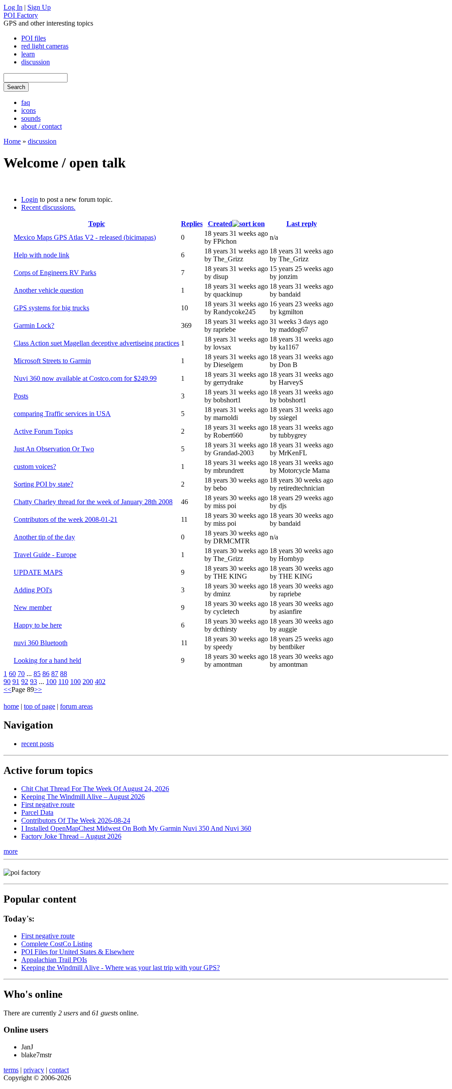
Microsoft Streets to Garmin (52, 360)
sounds (31, 118)
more (11, 851)
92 (24, 681)
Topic (96, 223)
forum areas (76, 706)
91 (15, 681)
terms (11, 1070)
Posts (21, 396)
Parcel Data (37, 812)
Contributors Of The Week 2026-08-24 (75, 820)
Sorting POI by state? (43, 484)
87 (54, 673)
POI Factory (21, 15)
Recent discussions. (48, 207)
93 (33, 681)
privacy (33, 1070)
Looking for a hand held (47, 660)
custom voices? (35, 466)
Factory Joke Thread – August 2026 (71, 836)
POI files (33, 38)
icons (28, 110)
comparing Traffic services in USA (62, 413)
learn (28, 54)
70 (21, 673)
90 (7, 681)
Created (220, 223)
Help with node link (41, 255)
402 (100, 681)
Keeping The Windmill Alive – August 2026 (83, 796)
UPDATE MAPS (38, 572)
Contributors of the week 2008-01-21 (65, 519)
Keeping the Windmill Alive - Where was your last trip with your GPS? (120, 967)
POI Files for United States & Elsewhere (77, 951)
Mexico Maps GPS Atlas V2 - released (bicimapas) (85, 237)
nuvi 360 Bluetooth (41, 643)
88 (63, 673)
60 (12, 673)
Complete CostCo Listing (56, 944)
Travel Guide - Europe (45, 554)
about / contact (41, 126)
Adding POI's (33, 590)
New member (33, 607)
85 (37, 673)
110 (63, 681)
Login (29, 199)
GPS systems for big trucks (51, 308)
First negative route (48, 804)
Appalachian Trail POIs (54, 959)
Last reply (301, 223)
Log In (13, 7)
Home (12, 141)
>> (38, 689)
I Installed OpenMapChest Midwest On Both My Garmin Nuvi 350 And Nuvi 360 (136, 828)
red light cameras (44, 46)
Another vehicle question (48, 290)
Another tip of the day (44, 537)
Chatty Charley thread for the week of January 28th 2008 (93, 501)
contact (59, 1070)
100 (51, 681)
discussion (35, 62)
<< (7, 689)
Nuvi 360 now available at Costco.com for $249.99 (85, 378)
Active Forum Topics (43, 431)
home (11, 706)
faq (25, 102)
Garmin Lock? (34, 325)
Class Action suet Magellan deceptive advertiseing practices (96, 343)
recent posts (37, 743)
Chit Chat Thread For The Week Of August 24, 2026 (95, 788)
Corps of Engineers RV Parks (55, 272)
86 (45, 673)
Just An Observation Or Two (54, 449)
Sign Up (39, 7)
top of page (39, 706)
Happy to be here (38, 625)
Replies (192, 223)
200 (88, 681)
